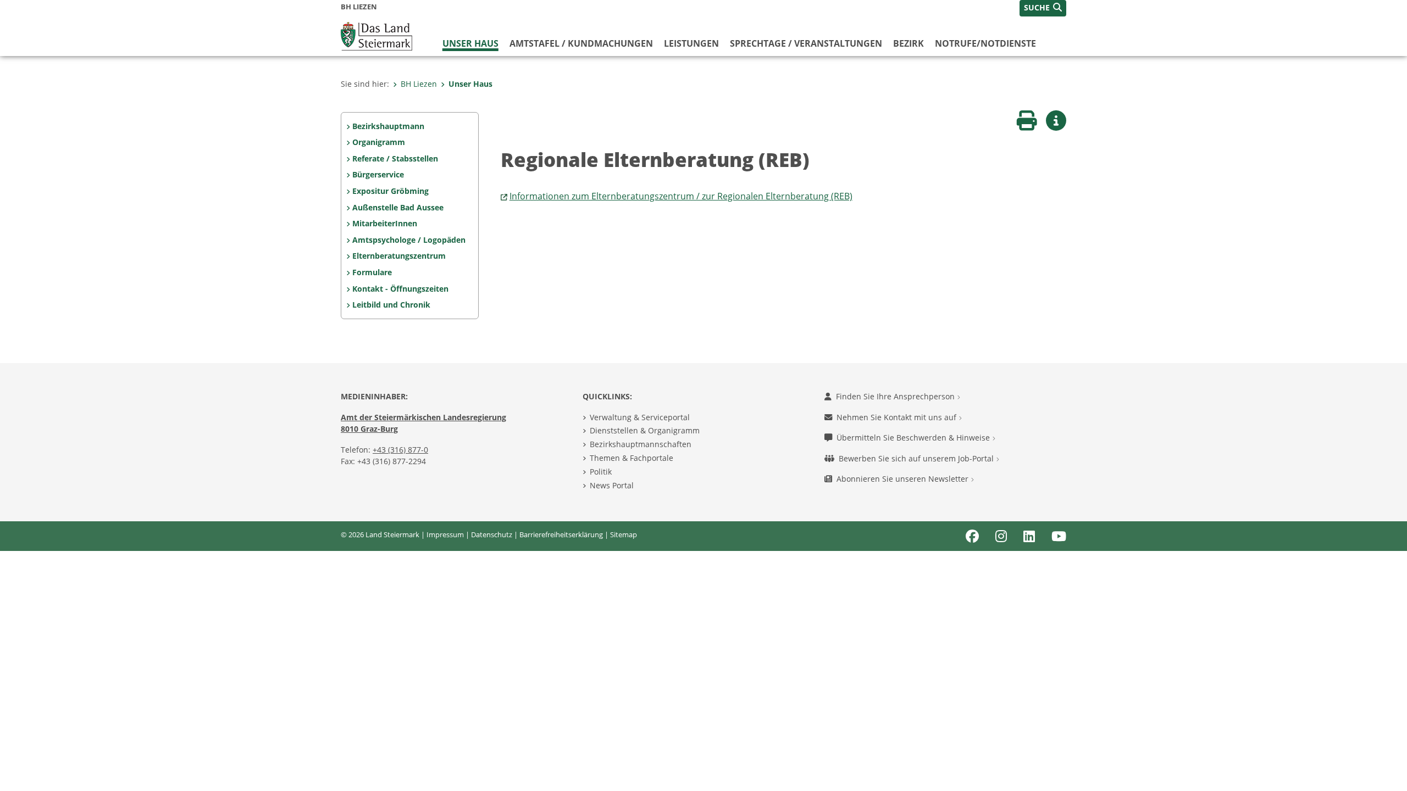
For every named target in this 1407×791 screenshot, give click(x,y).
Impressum (445, 534)
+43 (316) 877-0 (400, 449)
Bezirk (908, 43)
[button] (1043, 8)
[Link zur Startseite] (376, 35)
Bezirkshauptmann (388, 126)
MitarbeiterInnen (384, 223)
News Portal (612, 485)
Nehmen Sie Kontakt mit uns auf (898, 417)
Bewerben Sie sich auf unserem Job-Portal (917, 458)
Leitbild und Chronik (391, 304)
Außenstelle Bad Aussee (398, 207)
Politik (601, 471)
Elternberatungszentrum (399, 255)
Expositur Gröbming (390, 191)
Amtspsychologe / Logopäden (409, 240)
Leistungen (691, 43)
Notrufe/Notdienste (985, 43)
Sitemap (623, 534)
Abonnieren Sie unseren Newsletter (904, 479)
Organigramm (378, 142)
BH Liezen (419, 84)
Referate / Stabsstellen (395, 158)
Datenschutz (491, 534)
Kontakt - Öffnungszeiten (400, 288)
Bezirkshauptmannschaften (640, 444)
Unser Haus (470, 43)
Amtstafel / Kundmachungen (581, 43)
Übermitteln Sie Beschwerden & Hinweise (914, 437)
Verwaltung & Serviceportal (640, 417)
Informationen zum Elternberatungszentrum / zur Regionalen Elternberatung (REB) (680, 196)
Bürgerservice (378, 174)
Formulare (372, 272)
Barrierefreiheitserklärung (561, 534)
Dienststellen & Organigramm (645, 430)
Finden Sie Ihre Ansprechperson (896, 396)
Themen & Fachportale (631, 458)
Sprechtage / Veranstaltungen (806, 43)
